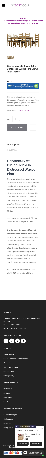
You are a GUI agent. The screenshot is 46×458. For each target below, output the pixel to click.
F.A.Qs (6, 402)
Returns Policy (9, 371)
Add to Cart (18, 127)
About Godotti (9, 354)
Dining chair (8, 423)
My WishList (8, 397)
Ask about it (36, 444)
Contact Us (8, 363)
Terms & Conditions (11, 367)
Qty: (8, 119)
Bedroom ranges (10, 415)
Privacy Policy (9, 376)
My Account (8, 389)
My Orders (7, 393)
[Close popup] (42, 428)
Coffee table (8, 419)
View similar (23, 444)
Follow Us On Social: (13, 335)
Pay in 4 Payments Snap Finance (16, 358)
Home (23, 18)
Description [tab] (13, 144)
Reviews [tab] (12, 150)
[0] (38, 5)
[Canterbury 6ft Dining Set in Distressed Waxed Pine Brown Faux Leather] (10, 57)
